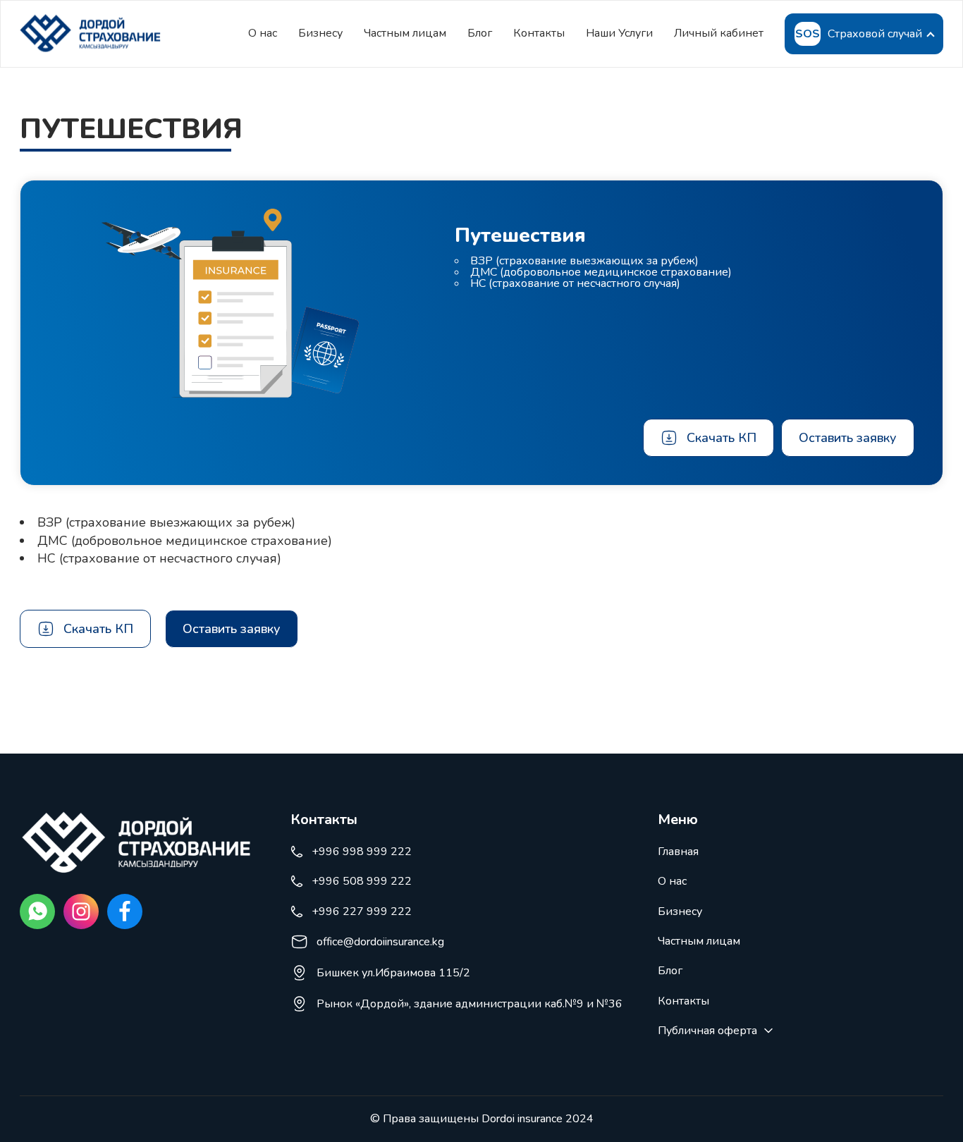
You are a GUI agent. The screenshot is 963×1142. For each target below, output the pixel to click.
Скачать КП (721, 437)
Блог (479, 33)
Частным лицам (405, 33)
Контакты (539, 33)
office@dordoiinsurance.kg (380, 942)
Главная (678, 851)
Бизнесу (320, 33)
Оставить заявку (848, 437)
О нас (262, 33)
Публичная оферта (707, 1030)
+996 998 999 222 (362, 851)
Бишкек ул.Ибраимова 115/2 (393, 973)
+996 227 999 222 (362, 911)
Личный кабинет (718, 33)
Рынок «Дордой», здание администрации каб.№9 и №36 (469, 1004)
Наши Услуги (619, 33)
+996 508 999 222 (362, 881)
